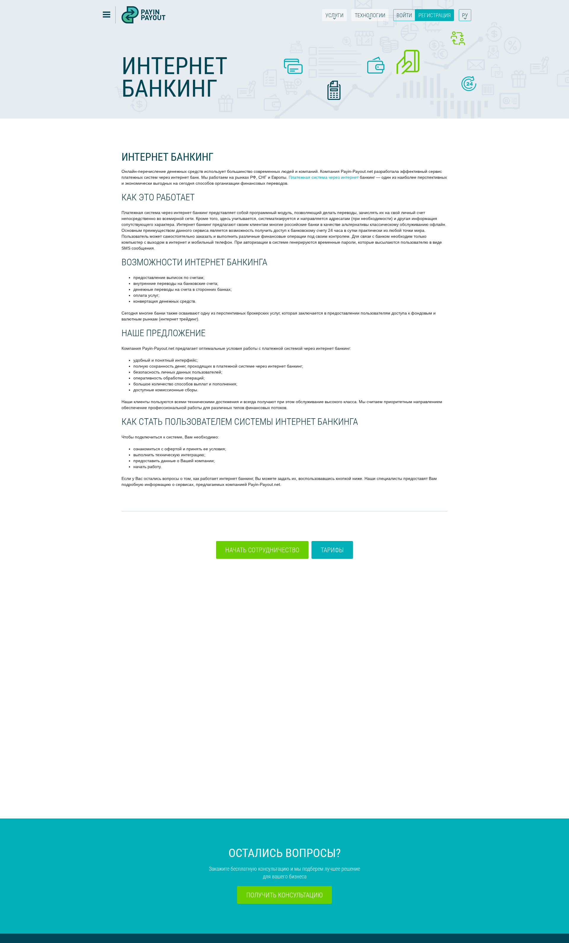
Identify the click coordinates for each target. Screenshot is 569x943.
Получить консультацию (284, 895)
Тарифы (332, 549)
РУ (465, 15)
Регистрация (434, 15)
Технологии (370, 15)
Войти (404, 15)
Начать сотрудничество (262, 549)
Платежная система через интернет (324, 177)
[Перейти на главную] (143, 14)
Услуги (334, 15)
